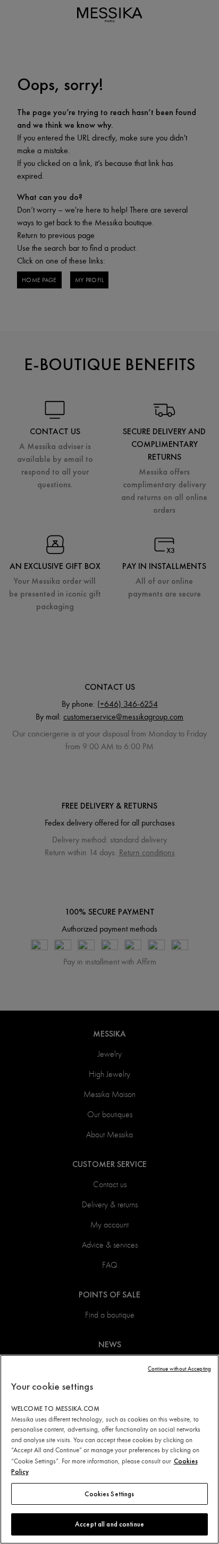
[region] (109, 1449)
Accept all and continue (109, 1524)
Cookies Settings (109, 1493)
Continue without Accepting (179, 1368)
